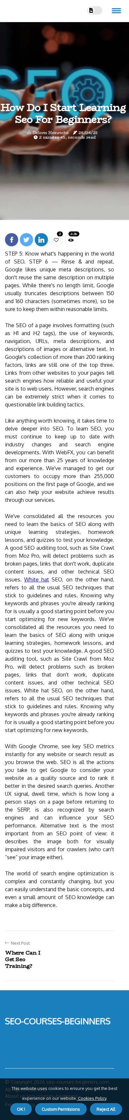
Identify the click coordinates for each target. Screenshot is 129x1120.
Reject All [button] (106, 1109)
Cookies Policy (91, 1098)
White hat (36, 579)
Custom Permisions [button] (61, 1109)
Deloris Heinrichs (51, 132)
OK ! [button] (21, 1109)
